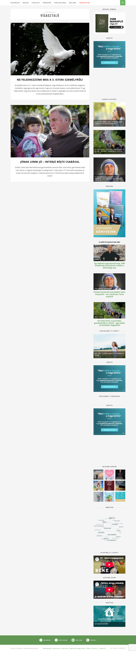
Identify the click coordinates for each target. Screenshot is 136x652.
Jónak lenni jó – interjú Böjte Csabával (50, 161)
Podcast (36, 3)
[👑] (109, 497)
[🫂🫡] (98, 497)
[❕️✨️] (120, 486)
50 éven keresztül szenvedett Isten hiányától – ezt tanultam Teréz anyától (108, 178)
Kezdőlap (15, 3)
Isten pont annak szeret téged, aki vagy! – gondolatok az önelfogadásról (109, 122)
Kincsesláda (60, 3)
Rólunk (72, 3)
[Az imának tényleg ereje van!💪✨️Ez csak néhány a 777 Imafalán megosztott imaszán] (120, 497)
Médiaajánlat (47, 648)
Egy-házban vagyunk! (101, 624)
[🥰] (109, 474)
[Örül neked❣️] (98, 474)
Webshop (47, 3)
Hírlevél (88, 648)
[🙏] (98, 486)
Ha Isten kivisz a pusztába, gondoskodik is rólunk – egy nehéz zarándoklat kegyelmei (109, 150)
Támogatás (84, 3)
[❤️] (109, 486)
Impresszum (56, 648)
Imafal (26, 3)
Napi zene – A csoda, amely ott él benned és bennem (109, 354)
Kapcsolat (65, 648)
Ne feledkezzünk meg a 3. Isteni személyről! (50, 79)
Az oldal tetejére (117, 648)
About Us (95, 648)
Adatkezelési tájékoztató (77, 648)
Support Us (102, 648)
